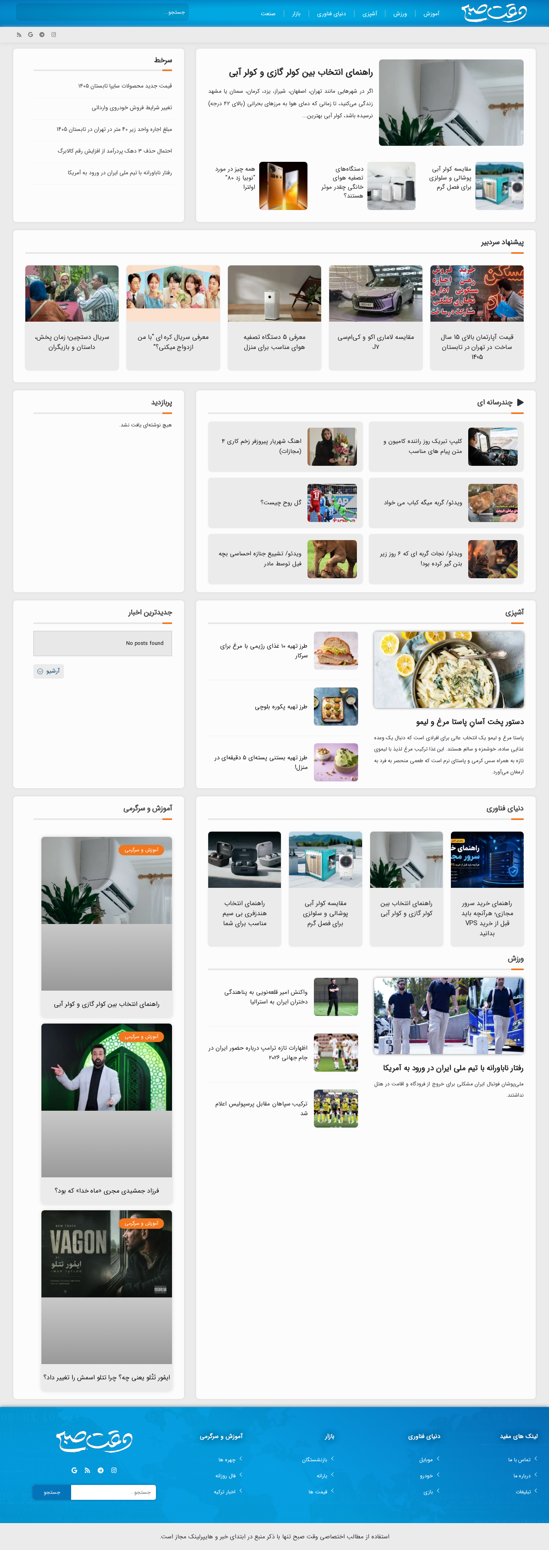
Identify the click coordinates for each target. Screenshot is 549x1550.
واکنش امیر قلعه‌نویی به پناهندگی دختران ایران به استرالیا (266, 997)
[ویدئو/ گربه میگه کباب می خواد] (493, 503)
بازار (296, 13)
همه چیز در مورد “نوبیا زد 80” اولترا (235, 178)
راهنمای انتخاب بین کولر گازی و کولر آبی (301, 72)
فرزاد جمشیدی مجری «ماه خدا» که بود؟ (107, 1191)
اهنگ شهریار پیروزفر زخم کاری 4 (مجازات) (261, 446)
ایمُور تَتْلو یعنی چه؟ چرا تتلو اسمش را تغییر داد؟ (106, 1378)
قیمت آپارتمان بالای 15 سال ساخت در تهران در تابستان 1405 (477, 347)
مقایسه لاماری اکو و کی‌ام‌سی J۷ (376, 342)
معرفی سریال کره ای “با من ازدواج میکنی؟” (173, 342)
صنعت (268, 13)
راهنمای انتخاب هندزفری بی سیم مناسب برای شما (245, 913)
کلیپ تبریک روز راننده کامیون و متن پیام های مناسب (422, 446)
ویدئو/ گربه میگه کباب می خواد (423, 503)
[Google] (31, 35)
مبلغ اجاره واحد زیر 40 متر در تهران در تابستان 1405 (114, 129)
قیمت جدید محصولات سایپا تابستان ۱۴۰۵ (125, 86)
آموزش (431, 13)
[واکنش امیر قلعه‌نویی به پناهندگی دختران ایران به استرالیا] (336, 1014)
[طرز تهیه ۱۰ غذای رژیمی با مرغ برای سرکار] (336, 668)
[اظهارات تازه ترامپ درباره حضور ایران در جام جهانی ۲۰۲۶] (336, 1070)
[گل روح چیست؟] (332, 503)
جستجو (52, 1492)
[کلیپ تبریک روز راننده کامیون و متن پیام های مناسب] (493, 447)
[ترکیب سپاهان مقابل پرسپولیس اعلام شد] (336, 1126)
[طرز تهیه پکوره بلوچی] (336, 724)
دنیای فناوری (331, 13)
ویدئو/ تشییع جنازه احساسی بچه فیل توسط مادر (260, 559)
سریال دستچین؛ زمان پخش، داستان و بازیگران (72, 342)
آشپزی (370, 13)
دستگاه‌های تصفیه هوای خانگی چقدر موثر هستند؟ (342, 182)
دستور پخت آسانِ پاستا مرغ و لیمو (470, 722)
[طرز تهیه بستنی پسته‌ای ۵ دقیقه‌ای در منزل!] (336, 780)
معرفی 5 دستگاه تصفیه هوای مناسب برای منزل (274, 342)
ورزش (400, 13)
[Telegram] (42, 35)
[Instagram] (53, 35)
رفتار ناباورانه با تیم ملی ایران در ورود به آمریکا (120, 172)
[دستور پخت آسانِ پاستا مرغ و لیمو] (449, 669)
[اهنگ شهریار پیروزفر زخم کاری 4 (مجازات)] (332, 447)
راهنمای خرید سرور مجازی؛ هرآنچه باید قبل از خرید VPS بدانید (487, 918)
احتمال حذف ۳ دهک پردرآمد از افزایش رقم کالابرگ (114, 151)
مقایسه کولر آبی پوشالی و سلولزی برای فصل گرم (450, 178)
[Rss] (19, 35)
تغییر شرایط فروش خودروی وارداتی (132, 107)
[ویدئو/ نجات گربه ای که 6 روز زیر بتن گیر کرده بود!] (493, 559)
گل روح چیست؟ (280, 503)
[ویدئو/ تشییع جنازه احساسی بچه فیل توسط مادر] (332, 559)
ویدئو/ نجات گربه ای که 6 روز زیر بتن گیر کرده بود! (421, 559)
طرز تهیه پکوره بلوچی (281, 707)
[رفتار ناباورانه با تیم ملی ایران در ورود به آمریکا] (449, 1015)
